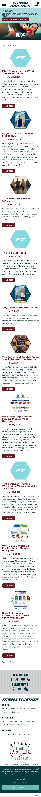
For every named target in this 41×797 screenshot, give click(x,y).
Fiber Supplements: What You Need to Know (18, 72)
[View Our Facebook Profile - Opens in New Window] (12, 679)
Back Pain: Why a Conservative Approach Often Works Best (16, 615)
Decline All (20, 779)
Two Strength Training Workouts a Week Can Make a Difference (19, 486)
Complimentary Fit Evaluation (15, 19)
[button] (4, 4)
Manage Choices (20, 782)
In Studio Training (26, 722)
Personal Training (9, 722)
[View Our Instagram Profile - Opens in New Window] (28, 679)
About (4, 709)
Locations (6, 712)
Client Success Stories (26, 725)
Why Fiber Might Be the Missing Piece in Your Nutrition (17, 419)
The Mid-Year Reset (14, 252)
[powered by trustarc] (36, 795)
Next (14, 45)
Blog (4, 734)
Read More (9, 106)
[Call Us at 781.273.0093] (36, 4)
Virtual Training (8, 725)
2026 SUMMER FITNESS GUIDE (16, 199)
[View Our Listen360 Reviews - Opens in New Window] (26, 689)
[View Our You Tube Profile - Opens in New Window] (23, 679)
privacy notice (18, 772)
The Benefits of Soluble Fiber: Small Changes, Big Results (20, 358)
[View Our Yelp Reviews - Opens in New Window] (14, 689)
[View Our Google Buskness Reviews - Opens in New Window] (19, 689)
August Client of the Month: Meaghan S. (19, 134)
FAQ (19, 734)
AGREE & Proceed (20, 787)
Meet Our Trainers (17, 709)
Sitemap (26, 734)
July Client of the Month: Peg (20, 307)
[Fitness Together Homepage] (20, 4)
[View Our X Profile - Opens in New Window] (17, 679)
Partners (12, 734)
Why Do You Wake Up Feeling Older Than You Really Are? (16, 548)
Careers (15, 712)
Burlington (8, 11)
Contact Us (31, 709)
